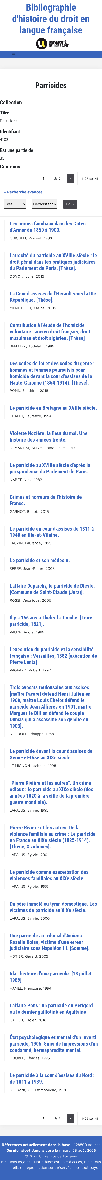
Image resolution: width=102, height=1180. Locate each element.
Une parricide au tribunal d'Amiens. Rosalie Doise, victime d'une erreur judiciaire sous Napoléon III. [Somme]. (50, 942)
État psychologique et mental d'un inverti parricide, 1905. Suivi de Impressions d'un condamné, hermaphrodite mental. (54, 1043)
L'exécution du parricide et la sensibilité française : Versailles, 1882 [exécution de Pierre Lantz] (53, 655)
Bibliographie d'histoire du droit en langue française (51, 19)
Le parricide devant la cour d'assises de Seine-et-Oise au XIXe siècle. (51, 754)
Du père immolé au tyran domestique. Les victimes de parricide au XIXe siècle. (53, 907)
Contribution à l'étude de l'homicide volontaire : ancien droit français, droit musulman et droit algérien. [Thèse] (50, 331)
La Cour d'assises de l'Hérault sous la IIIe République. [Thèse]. (53, 296)
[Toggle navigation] (14, 54)
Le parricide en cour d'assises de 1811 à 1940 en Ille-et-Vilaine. (52, 532)
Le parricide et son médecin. (40, 560)
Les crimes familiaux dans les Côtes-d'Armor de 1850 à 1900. (49, 226)
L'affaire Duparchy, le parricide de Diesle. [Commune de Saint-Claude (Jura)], (52, 589)
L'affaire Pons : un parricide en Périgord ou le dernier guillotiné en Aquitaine (51, 1008)
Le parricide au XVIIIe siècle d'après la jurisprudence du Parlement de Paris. (50, 468)
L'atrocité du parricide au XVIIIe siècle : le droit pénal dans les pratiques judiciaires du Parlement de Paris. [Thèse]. (53, 261)
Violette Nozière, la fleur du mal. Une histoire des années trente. (49, 436)
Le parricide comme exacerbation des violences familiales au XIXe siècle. (49, 875)
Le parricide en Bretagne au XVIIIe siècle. (53, 408)
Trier (70, 204)
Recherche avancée (24, 192)
